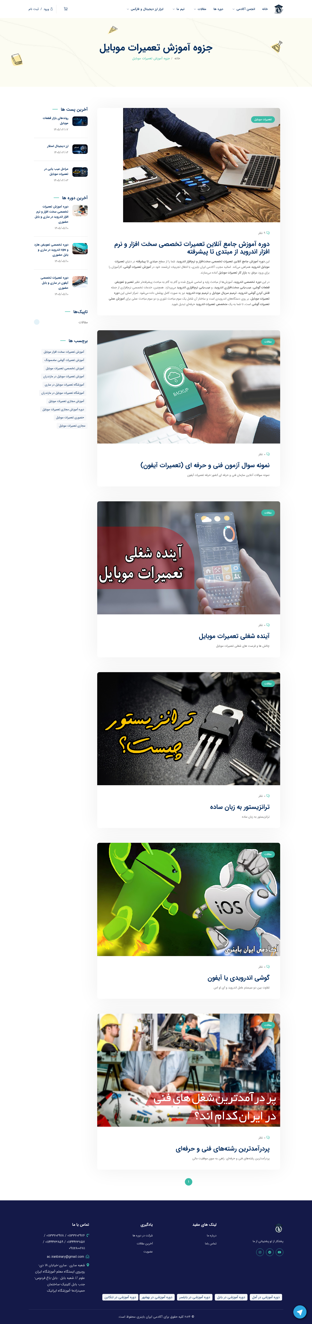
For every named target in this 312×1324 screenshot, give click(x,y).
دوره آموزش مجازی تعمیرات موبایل (63, 409)
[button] (65, 9)
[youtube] (279, 1252)
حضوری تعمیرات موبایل (70, 417)
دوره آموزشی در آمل (266, 1297)
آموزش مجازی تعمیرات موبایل (66, 401)
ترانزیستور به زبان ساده (240, 807)
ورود (46, 9)
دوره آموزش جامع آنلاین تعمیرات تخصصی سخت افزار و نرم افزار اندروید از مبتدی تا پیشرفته (192, 248)
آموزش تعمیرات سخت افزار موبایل (64, 352)
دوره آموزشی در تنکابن (120, 1297)
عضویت (148, 1251)
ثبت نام (34, 9)
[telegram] (270, 1252)
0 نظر (262, 454)
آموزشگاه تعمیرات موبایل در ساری (64, 384)
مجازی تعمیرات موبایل (72, 425)
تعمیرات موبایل (263, 119)
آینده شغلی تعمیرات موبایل (234, 636)
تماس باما (210, 1243)
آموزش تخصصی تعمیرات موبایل (65, 368)
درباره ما (211, 1235)
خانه (177, 58)
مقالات (268, 342)
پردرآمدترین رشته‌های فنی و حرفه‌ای (223, 1149)
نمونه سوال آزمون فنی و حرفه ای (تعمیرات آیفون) (205, 465)
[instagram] (260, 1252)
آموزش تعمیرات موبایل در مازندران (63, 376)
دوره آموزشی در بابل (231, 1297)
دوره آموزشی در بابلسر (194, 1297)
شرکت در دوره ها (143, 1235)
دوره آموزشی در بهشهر (157, 1297)
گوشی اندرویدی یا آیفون (239, 978)
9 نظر (261, 233)
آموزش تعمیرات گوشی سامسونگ (64, 360)
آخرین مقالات (145, 1243)
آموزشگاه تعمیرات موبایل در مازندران (62, 393)
